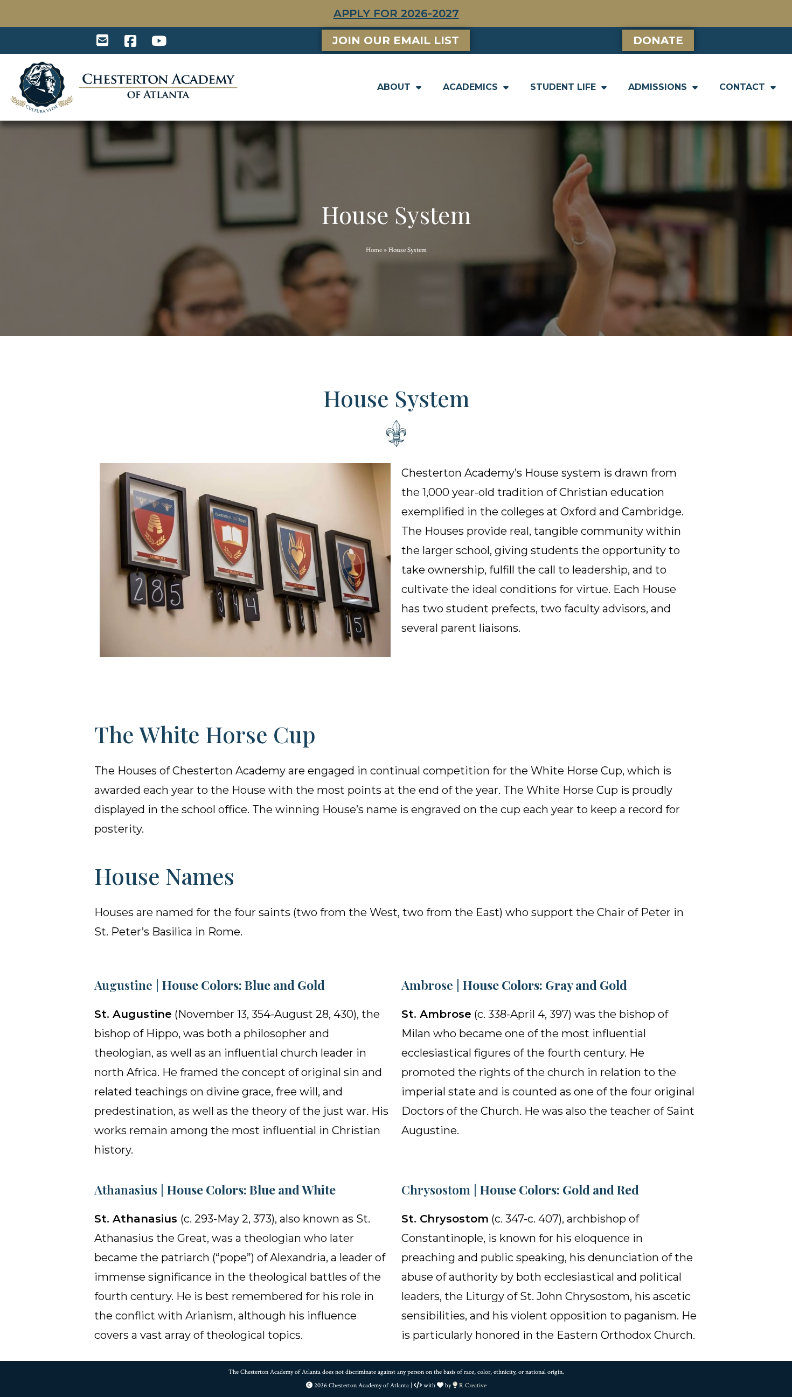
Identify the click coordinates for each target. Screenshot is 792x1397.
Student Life (563, 87)
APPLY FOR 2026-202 (393, 13)
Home (374, 250)
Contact (742, 87)
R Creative (472, 1385)
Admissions (657, 87)
